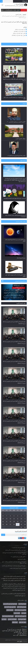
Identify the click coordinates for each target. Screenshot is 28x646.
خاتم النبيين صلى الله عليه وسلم (10, 607)
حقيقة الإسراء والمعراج (12, 619)
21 (6, 521)
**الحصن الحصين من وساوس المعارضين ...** (18, 557)
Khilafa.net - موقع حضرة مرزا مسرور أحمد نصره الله (17, 629)
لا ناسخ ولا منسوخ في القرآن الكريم (18, 276)
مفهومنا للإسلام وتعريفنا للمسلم (8, 616)
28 (6, 524)
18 (17, 521)
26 (14, 524)
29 (3, 524)
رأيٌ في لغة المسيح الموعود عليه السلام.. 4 (19, 548)
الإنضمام (3, 535)
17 (21, 521)
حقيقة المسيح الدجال (21, 241)
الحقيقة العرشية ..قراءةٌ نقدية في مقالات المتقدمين (18, 568)
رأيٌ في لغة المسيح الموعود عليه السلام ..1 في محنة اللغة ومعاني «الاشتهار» (14, 566)
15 (3, 518)
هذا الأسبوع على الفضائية (20, 281)
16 (25, 521)
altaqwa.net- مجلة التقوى (22, 634)
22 (3, 521)
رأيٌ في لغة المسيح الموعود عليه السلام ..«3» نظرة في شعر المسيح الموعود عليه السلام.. (14, 553)
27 (10, 524)
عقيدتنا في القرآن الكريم (21, 607)
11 (17, 518)
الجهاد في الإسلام (10, 610)
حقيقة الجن (4, 619)
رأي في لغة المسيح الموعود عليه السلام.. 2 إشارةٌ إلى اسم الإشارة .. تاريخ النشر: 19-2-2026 (14, 562)
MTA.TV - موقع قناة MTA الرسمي (20, 632)
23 (25, 524)
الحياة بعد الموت (17, 613)
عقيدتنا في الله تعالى (22, 604)
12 (14, 518)
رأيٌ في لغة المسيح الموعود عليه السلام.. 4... (16, 140)
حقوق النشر (19, 641)
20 (10, 521)
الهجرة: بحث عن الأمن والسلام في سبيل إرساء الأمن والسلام (15, 550)
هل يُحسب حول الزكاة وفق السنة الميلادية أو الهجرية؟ (15, 181)
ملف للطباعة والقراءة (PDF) (20, 30)
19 (14, 521)
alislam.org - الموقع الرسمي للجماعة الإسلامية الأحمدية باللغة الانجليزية (14, 631)
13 (10, 518)
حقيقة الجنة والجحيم (22, 622)
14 (6, 518)
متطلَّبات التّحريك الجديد (22, 559)
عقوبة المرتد (24, 613)
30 (25, 527)
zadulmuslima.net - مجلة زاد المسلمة (20, 635)
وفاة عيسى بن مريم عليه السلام (20, 610)
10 (21, 518)
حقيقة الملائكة (15, 622)
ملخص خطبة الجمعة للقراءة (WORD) (18, 35)
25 (17, 524)
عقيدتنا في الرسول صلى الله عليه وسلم (10, 604)
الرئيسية (24, 14)
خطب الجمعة (18, 14)
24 (21, 524)
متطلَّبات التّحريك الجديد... (20, 123)
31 (21, 527)
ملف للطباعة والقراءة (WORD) (19, 31)
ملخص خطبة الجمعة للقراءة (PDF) (19, 33)
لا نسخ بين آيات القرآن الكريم (20, 616)
